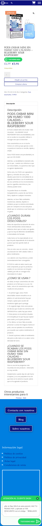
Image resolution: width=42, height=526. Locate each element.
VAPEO (14, 94)
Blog (21, 419)
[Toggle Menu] (39, 3)
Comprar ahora (21, 84)
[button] (37, 498)
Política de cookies (13, 453)
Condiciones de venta (15, 464)
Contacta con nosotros (21, 410)
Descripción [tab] (10, 104)
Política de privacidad (15, 457)
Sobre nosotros (21, 428)
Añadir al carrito (21, 79)
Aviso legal (9, 460)
